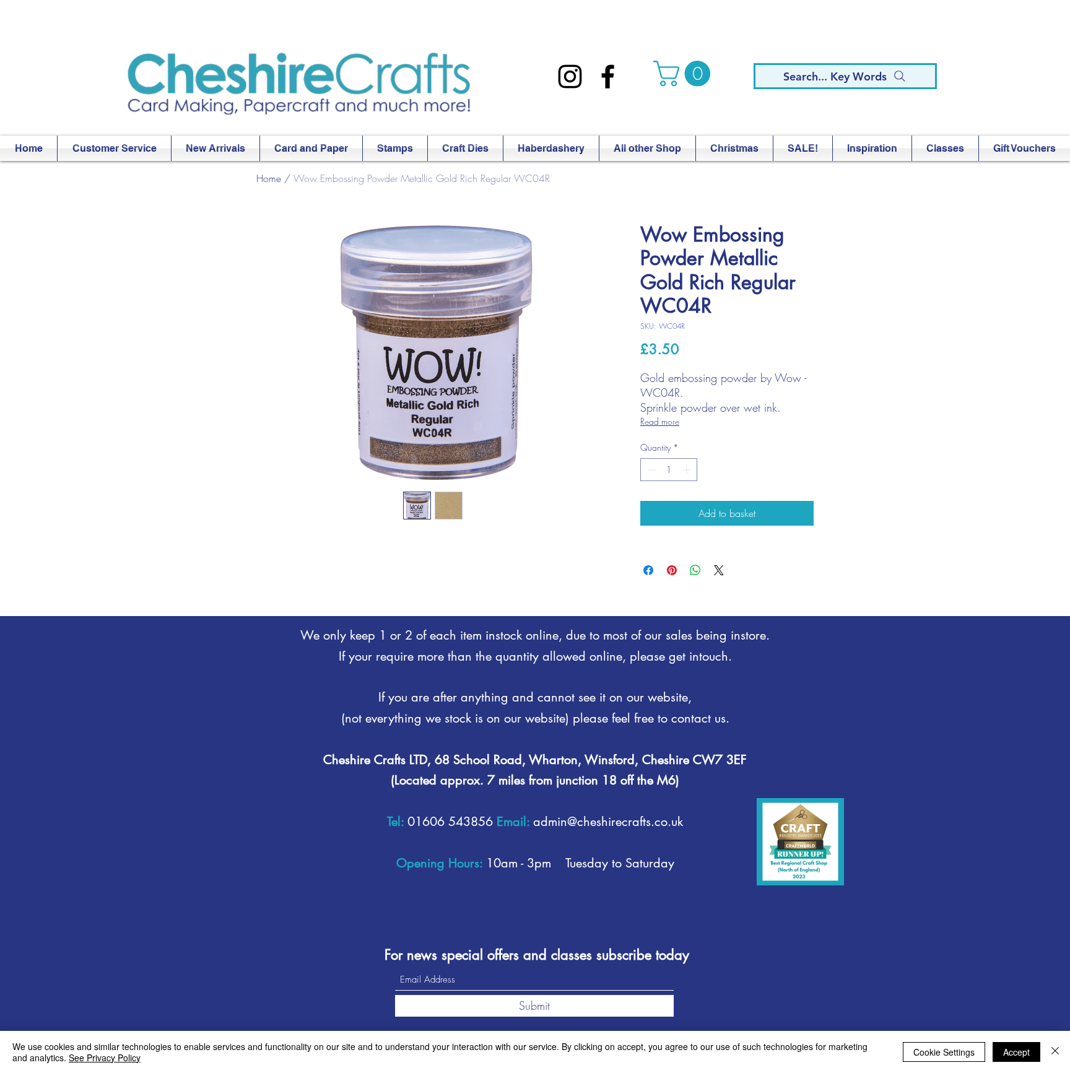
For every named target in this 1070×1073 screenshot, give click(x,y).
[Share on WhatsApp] (695, 570)
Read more (659, 421)
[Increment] (687, 469)
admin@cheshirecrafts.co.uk (608, 822)
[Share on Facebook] (648, 570)
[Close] (1055, 1052)
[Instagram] (570, 76)
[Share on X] (718, 570)
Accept (1016, 1052)
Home (268, 178)
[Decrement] (650, 469)
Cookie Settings (944, 1052)
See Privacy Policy (105, 1057)
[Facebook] (608, 76)
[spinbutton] (669, 469)
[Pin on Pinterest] (671, 570)
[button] (684, 74)
